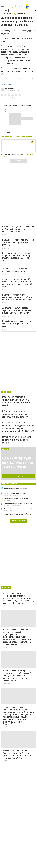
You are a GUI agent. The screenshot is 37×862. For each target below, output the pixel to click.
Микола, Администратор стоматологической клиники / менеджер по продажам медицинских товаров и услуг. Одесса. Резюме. (17, 675)
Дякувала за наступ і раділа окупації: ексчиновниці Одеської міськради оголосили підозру (17, 310)
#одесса (3, 84)
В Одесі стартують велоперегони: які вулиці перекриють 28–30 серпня (17, 323)
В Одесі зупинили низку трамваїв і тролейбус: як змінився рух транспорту (15, 414)
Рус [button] (6, 10)
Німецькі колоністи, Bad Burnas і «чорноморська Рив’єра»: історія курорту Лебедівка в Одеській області (17, 257)
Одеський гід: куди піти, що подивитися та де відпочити (17, 462)
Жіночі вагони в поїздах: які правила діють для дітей (15, 269)
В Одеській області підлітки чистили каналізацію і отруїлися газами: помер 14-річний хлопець (17, 297)
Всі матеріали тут (18, 476)
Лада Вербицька (9, 88)
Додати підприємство (18, 521)
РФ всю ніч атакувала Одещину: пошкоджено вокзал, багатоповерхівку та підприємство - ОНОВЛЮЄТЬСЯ (18, 427)
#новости (9, 84)
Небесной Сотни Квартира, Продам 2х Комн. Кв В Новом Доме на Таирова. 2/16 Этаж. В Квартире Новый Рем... (17, 754)
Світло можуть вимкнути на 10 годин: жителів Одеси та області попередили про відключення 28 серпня (17, 283)
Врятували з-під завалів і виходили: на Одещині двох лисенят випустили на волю (18, 229)
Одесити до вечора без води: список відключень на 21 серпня (17, 440)
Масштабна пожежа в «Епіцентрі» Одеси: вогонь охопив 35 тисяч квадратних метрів (17, 401)
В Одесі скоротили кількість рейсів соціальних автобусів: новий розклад (18, 242)
